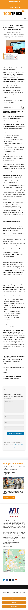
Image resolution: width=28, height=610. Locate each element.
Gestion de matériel (13, 34)
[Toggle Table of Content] (22, 107)
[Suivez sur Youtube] (16, 580)
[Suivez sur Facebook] (7, 580)
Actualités (5, 34)
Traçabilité (5, 37)
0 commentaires (13, 37)
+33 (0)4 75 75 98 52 (14, 7)
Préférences (14, 606)
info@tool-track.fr (14, 1)
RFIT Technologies (9, 32)
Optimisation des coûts (17, 36)
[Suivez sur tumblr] (13, 580)
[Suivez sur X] (10, 580)
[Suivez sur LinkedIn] (4, 580)
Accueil (5, 589)
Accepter (14, 598)
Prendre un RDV (9, 498)
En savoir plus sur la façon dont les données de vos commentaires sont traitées (13, 446)
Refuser (14, 602)
